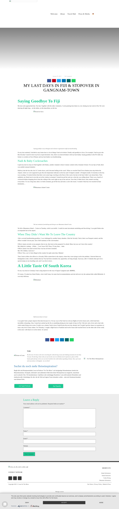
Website (25, 446)
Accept (64, 502)
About (62, 14)
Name (25, 431)
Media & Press (107, 484)
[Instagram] (103, 14)
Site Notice (90, 484)
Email (25, 438)
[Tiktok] (107, 14)
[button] (49, 80)
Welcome (54, 14)
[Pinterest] (20, 478)
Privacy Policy (98, 484)
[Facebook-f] (10, 478)
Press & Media (84, 14)
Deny (27, 502)
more (101, 502)
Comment (26, 407)
